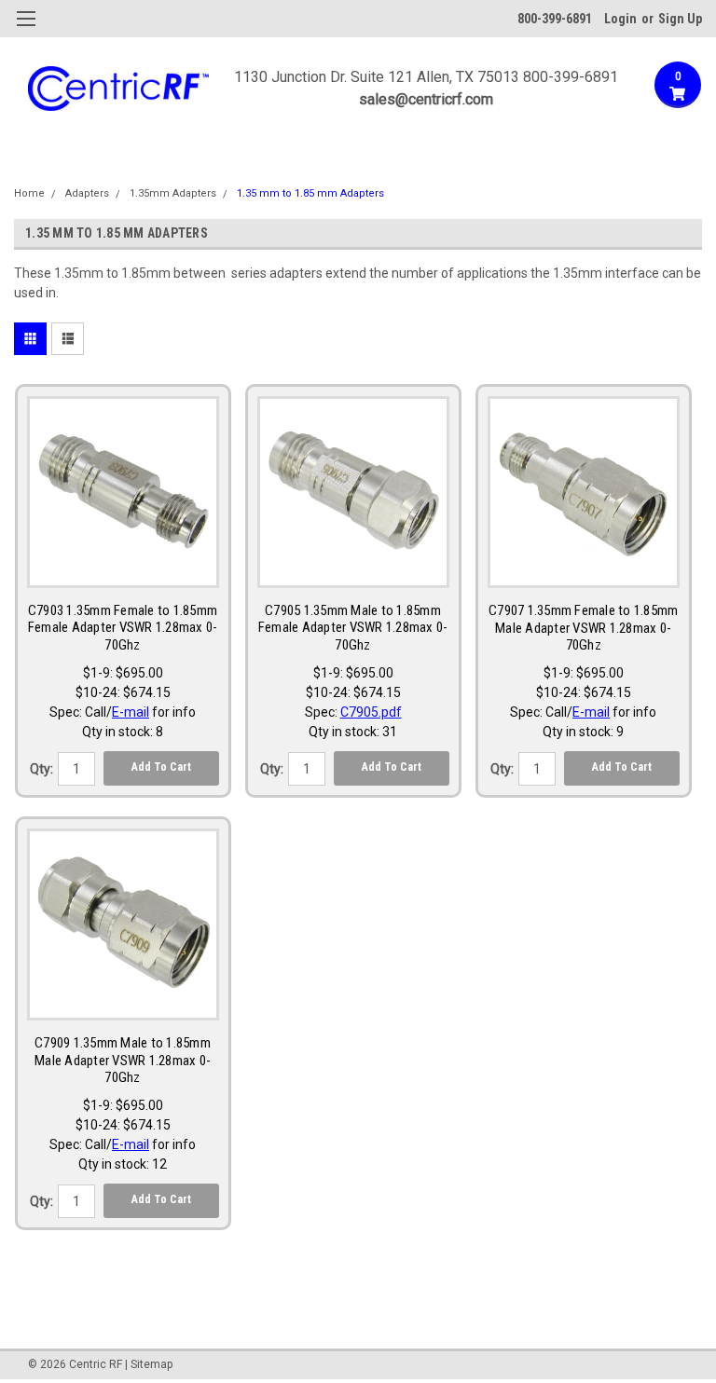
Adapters (87, 193)
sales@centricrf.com (426, 99)
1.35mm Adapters (173, 193)
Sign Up (680, 18)
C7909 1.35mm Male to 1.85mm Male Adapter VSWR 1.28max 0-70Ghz (122, 1060)
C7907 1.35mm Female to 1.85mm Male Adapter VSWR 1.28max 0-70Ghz (583, 628)
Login (620, 18)
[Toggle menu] (25, 30)
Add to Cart (161, 767)
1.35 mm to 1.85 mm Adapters (310, 193)
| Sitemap (148, 1364)
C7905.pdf (371, 712)
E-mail (130, 712)
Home (29, 193)
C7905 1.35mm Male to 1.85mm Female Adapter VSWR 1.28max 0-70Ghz (353, 628)
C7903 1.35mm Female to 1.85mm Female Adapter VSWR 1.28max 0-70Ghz (123, 628)
